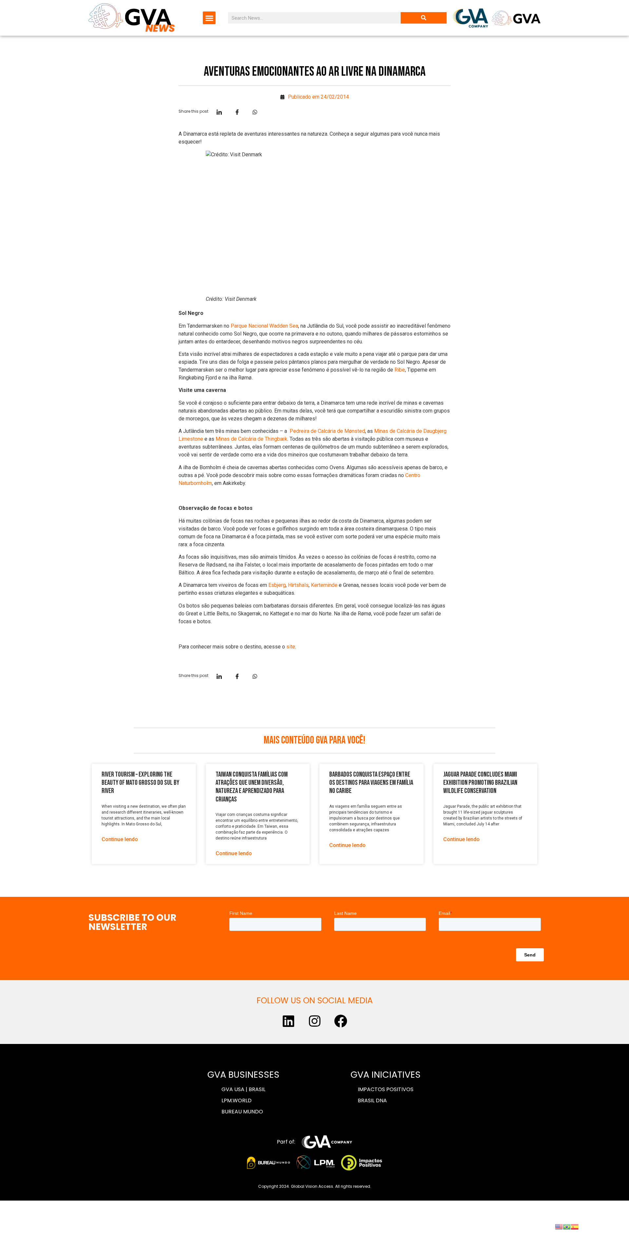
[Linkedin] (288, 1021)
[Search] (424, 18)
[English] (559, 1226)
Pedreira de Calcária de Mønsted (327, 431)
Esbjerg (277, 585)
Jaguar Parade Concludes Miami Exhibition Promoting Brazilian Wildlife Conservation (480, 782)
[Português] (567, 1226)
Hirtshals (298, 585)
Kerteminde (324, 585)
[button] (209, 17)
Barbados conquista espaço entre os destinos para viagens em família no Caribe (371, 782)
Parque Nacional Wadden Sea (264, 326)
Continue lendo (120, 839)
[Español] (575, 1226)
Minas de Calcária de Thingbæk (251, 439)
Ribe (399, 370)
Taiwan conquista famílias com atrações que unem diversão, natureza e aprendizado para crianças (252, 786)
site (290, 647)
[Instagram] (314, 1021)
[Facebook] (340, 1021)
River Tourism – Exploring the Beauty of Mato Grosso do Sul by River (140, 782)
